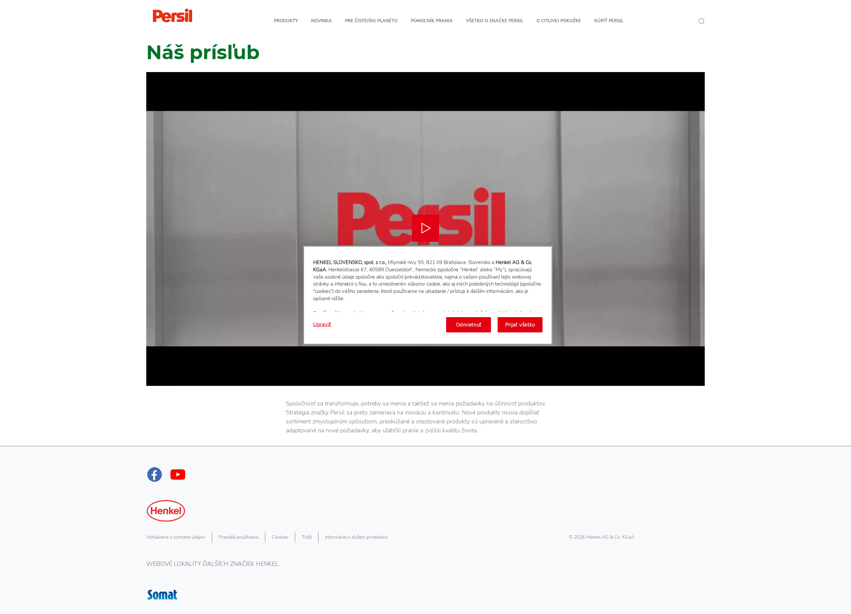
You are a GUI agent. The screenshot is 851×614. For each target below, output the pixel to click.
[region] (427, 295)
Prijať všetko (520, 324)
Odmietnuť (469, 324)
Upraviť (322, 324)
